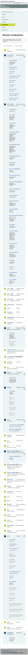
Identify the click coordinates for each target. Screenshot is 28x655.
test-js (12, 576)
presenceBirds (13, 209)
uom (8, 622)
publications (10, 525)
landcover (10, 491)
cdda (8, 308)
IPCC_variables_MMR (13, 429)
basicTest (13, 539)
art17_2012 (10, 294)
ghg (8, 419)
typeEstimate (13, 272)
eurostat (9, 362)
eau (12, 554)
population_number (13, 76)
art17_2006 (10, 288)
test (8, 536)
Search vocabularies (8, 45)
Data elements (5, 19)
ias (8, 440)
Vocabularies (5, 24)
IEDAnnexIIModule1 (11, 451)
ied (8, 446)
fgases (9, 372)
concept (13, 391)
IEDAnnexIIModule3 (11, 464)
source (12, 402)
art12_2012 (10, 55)
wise (8, 627)
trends (12, 266)
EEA (8, 1)
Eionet (7, 9)
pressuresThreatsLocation (13, 215)
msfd (8, 515)
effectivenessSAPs (13, 144)
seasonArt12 (13, 243)
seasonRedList (13, 252)
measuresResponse (13, 189)
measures (13, 162)
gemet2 (9, 387)
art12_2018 (10, 104)
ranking (13, 224)
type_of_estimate (13, 93)
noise (8, 520)
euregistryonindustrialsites (11, 356)
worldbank (10, 632)
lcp (8, 509)
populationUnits (13, 201)
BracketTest (13, 544)
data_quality (13, 67)
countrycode (13, 60)
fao (8, 367)
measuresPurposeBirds (13, 181)
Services (4, 27)
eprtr (8, 328)
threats (12, 260)
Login (17, 3)
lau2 (8, 500)
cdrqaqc (13, 115)
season (12, 85)
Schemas (4, 22)
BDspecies (13, 109)
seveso (9, 530)
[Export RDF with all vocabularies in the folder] (24, 57)
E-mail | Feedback (6, 650)
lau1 (8, 496)
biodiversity (10, 304)
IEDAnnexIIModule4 (11, 472)
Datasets (4, 14)
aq (8, 49)
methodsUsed (13, 195)
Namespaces (5, 29)
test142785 (13, 581)
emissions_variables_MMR (13, 424)
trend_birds (13, 89)
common (9, 312)
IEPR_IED (10, 479)
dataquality (10, 322)
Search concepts (19, 45)
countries (13, 123)
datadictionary (11, 317)
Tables (3, 17)
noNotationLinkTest (13, 571)
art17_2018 (10, 299)
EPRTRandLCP (11, 350)
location (13, 71)
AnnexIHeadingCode (13, 456)
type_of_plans (13, 98)
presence (13, 80)
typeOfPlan (13, 279)
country (13, 637)
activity (12, 333)
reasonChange (13, 230)
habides (9, 435)
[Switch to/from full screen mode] (19, 3)
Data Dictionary (12, 9)
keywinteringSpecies (13, 156)
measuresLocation (13, 175)
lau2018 (9, 504)
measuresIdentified (13, 168)
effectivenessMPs (13, 132)
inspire (9, 486)
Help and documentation (7, 12)
